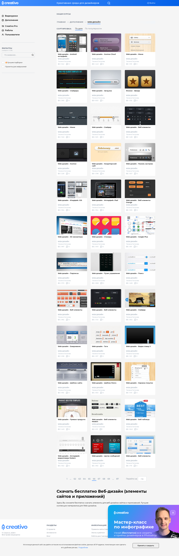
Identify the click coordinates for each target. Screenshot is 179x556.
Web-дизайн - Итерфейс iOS (70, 200)
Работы (9, 30)
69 (109, 479)
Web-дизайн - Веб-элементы (138, 127)
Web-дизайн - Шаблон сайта (70, 383)
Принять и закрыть (145, 546)
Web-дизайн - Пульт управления (106, 273)
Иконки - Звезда (133, 91)
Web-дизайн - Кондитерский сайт (104, 165)
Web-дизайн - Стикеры (102, 237)
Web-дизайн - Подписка (68, 273)
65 (89, 479)
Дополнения (76, 22)
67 (99, 479)
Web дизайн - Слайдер (101, 127)
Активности (51, 533)
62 (75, 479)
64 (84, 479)
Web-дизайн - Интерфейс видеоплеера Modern (69, 457)
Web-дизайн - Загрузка (102, 91)
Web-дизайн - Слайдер (136, 310)
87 (117, 479)
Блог (48, 536)
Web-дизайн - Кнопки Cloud (104, 54)
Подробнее (83, 547)
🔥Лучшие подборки (13, 62)
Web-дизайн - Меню (134, 54)
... (70, 479)
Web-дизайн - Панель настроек (139, 164)
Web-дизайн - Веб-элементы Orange (138, 201)
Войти (152, 3)
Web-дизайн (93, 22)
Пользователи (12, 34)
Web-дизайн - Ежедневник (69, 346)
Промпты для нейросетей (15, 67)
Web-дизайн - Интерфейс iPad (105, 200)
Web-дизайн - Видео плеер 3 (138, 346)
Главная (61, 22)
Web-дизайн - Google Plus (137, 237)
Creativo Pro (11, 26)
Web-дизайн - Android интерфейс (67, 55)
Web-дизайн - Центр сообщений (106, 456)
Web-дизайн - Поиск (135, 273)
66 (94, 479)
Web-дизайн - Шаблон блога (104, 383)
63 (79, 479)
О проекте (51, 529)
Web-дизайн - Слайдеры (68, 91)
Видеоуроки (11, 16)
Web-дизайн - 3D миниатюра (70, 237)
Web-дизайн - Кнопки (67, 164)
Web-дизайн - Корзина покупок (139, 383)
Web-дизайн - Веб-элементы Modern (104, 420)
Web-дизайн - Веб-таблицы (138, 419)
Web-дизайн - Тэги (100, 346)
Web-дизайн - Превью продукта (71, 419)
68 (104, 479)
